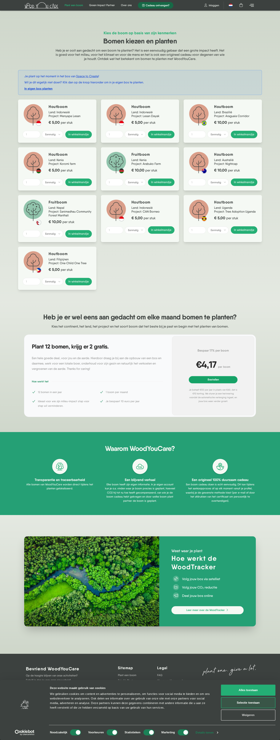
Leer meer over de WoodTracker (206, 610)
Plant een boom (127, 675)
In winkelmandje (78, 134)
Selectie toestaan (248, 702)
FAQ (159, 675)
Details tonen (204, 732)
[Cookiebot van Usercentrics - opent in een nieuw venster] (24, 732)
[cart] (241, 5)
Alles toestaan (248, 690)
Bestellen (213, 379)
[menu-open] (252, 5)
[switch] (112, 732)
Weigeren (248, 715)
